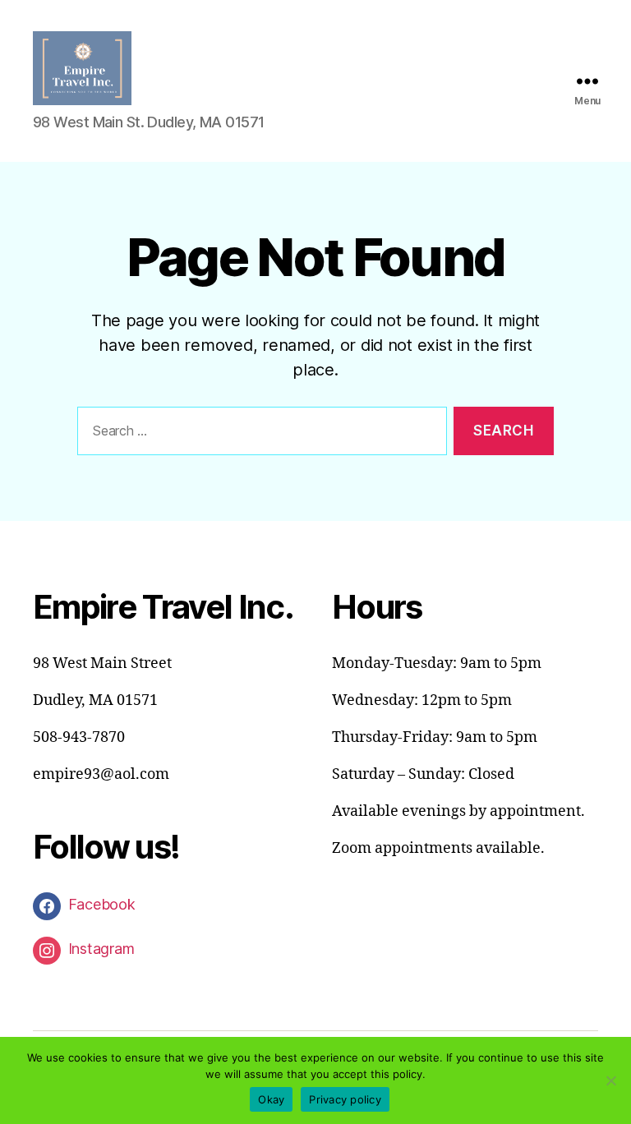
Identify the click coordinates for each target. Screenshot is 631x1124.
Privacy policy (345, 1099)
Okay (271, 1099)
